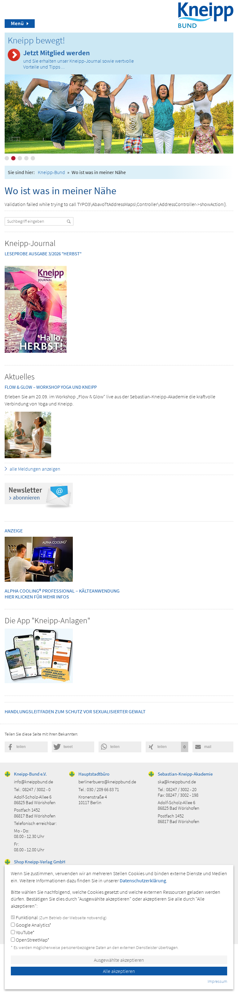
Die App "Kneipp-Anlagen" (47, 620)
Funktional (61, 917)
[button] (26, 746)
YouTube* (24, 932)
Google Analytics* (33, 925)
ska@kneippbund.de (177, 782)
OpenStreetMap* (32, 940)
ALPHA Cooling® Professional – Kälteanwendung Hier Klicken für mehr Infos (62, 594)
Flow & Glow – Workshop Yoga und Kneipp (51, 387)
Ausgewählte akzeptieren (119, 960)
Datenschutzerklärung (143, 880)
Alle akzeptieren (119, 971)
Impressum (217, 981)
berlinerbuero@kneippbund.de (107, 782)
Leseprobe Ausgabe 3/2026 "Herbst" (43, 254)
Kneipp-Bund (51, 172)
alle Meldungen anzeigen (35, 469)
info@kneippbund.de (33, 782)
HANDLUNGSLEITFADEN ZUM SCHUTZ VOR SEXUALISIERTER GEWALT (75, 711)
